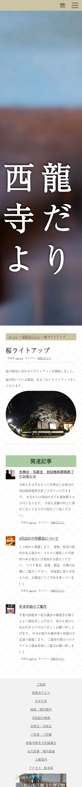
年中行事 (41, 701)
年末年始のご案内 (33, 606)
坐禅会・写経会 (41, 726)
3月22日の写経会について (39, 538)
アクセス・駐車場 (41, 768)
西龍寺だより (31, 336)
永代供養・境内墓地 (41, 751)
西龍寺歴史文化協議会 (41, 742)
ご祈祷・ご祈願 (41, 734)
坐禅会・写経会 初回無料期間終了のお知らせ (46, 474)
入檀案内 (41, 759)
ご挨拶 (41, 684)
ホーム (13, 336)
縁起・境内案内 (41, 709)
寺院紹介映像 (41, 717)
